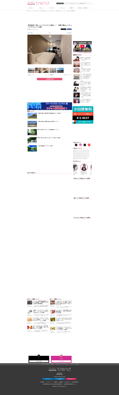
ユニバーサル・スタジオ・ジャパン (83, 153)
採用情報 (61, 381)
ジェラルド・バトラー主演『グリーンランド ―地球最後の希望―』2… (75, 3)
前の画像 (31, 32)
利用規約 (55, 381)
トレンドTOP (33, 10)
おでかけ (38, 10)
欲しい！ (42, 8)
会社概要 (42, 381)
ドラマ (72, 364)
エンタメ (57, 364)
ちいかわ (75, 155)
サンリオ (85, 158)
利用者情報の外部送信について (70, 384)
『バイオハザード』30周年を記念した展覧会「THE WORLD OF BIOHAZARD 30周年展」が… (41, 306)
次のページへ (67, 74)
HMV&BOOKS (70, 378)
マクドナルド (80, 158)
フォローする (38, 361)
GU (74, 153)
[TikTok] (85, 145)
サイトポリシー (49, 381)
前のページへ (32, 74)
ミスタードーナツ (86, 155)
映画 (52, 364)
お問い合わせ (67, 381)
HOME (28, 10)
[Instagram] (80, 145)
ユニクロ (80, 155)
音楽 (76, 364)
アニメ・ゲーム (64, 364)
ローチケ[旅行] (59, 378)
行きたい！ (31, 8)
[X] (76, 145)
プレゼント (63, 8)
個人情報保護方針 (75, 381)
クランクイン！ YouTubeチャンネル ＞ (84, 52)
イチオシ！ (52, 8)
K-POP (75, 158)
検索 (71, 8)
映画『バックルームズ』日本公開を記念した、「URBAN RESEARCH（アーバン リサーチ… (63, 323)
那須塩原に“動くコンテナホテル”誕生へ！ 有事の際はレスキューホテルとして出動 (55, 10)
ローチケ (47, 378)
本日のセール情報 (83, 8)
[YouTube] (89, 145)
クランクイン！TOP (45, 364)
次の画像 (69, 32)
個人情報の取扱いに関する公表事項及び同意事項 (52, 384)
